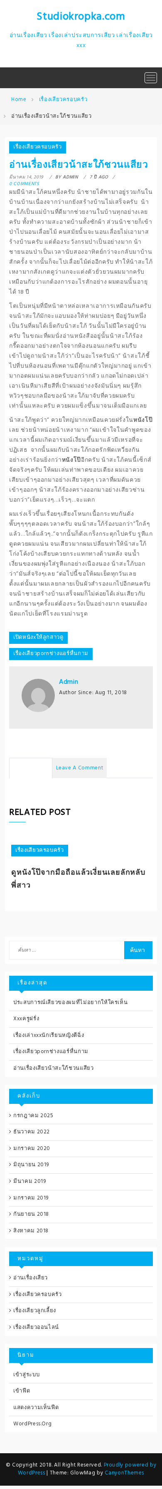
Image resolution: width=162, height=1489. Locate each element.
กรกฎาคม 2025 (33, 1115)
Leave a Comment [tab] (79, 768)
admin (68, 682)
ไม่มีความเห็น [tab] (31, 768)
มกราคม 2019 (31, 1198)
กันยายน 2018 (31, 1214)
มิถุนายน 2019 (31, 1164)
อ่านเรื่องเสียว (30, 1278)
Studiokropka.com (81, 16)
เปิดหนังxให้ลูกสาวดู (38, 637)
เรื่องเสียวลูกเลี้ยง (34, 1310)
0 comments (24, 184)
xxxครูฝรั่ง (26, 1018)
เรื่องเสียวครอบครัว (37, 147)
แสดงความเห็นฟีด (36, 1407)
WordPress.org (32, 1424)
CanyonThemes (124, 1473)
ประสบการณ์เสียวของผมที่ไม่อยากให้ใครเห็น (70, 1002)
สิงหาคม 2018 (31, 1231)
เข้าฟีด (21, 1391)
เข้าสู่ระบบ (26, 1374)
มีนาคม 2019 (29, 1181)
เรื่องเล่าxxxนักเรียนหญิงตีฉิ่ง (48, 1035)
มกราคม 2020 (31, 1148)
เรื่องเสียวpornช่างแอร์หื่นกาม (50, 653)
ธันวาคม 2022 (31, 1132)
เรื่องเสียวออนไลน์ (36, 1327)
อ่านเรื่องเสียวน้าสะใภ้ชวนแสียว (53, 1068)
